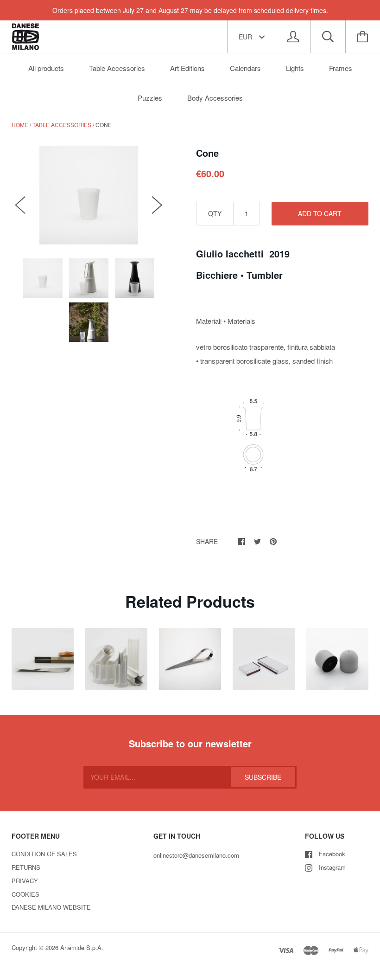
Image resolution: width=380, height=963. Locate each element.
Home (20, 124)
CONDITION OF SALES (44, 853)
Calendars (245, 68)
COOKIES (25, 894)
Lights (295, 68)
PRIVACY (25, 880)
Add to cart (320, 213)
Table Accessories (117, 68)
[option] (88, 195)
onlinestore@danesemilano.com (196, 855)
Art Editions (187, 68)
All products (46, 68)
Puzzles (150, 98)
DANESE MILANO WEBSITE (51, 907)
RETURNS (26, 867)
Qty (215, 213)
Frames (340, 68)
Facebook (332, 853)
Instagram (332, 867)
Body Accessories (215, 98)
